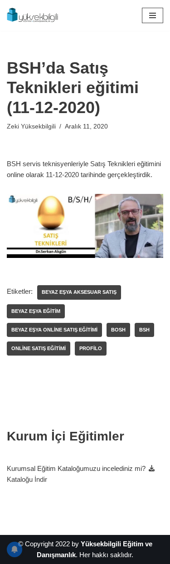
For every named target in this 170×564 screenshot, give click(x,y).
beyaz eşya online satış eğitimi (54, 329)
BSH (144, 329)
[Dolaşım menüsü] (152, 15)
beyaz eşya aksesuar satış (79, 292)
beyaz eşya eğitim (35, 311)
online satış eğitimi (38, 348)
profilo (90, 348)
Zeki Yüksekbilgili (31, 126)
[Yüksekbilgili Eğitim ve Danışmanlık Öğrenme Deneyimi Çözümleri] (34, 15)
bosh (118, 329)
